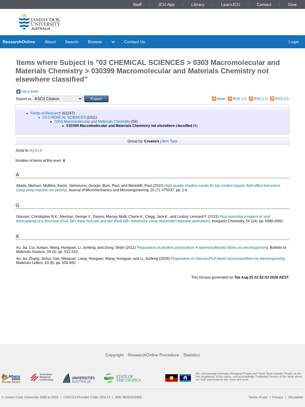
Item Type (170, 141)
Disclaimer (296, 397)
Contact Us (134, 41)
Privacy (277, 397)
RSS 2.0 (260, 99)
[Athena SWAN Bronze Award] (10, 378)
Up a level (30, 91)
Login (294, 41)
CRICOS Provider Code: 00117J (86, 397)
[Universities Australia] (79, 378)
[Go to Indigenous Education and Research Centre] (171, 378)
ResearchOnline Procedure (153, 354)
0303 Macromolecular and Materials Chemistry (92, 121)
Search (71, 41)
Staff (137, 4)
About (50, 41)
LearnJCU (230, 4)
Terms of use (257, 397)
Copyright (114, 354)
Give (292, 4)
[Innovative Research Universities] (41, 378)
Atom (221, 99)
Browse (95, 41)
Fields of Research (46, 113)
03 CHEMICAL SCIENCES (64, 117)
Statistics (191, 354)
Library (197, 4)
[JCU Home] (39, 20)
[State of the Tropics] (122, 378)
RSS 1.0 (239, 99)
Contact (264, 4)
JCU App (166, 4)
